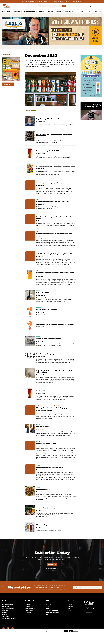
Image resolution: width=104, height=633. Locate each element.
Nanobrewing (68, 11)
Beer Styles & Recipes (7, 604)
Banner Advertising (29, 610)
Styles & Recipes (6, 11)
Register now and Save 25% (76, 1)
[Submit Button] (64, 6)
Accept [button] (65, 631)
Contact (100, 11)
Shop (86, 11)
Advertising (27, 604)
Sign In (56, 568)
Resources (58, 11)
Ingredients (41, 11)
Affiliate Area (28, 612)
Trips (47, 614)
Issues (82, 11)
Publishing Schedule (30, 608)
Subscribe (97, 6)
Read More (75, 631)
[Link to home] (6, 6)
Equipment (50, 11)
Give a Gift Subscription (52, 610)
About (96, 11)
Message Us (89, 612)
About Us (48, 604)
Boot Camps (91, 11)
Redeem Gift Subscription (52, 612)
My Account (70, 606)
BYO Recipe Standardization (9, 618)
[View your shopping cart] (90, 6)
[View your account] (86, 6)
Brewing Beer (17, 11)
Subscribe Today (52, 564)
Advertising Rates (29, 606)
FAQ (69, 608)
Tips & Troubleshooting (29, 11)
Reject (70, 631)
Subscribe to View (8, 84)
